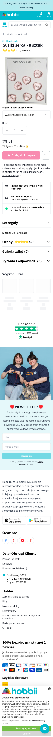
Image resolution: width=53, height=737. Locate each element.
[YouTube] (22, 540)
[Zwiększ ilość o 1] (22, 130)
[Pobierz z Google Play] (39, 520)
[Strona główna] (3, 34)
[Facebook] (5, 540)
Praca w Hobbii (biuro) (14, 568)
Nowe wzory (9, 610)
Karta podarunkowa (13, 623)
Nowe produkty (11, 606)
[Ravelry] (30, 540)
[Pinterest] (14, 540)
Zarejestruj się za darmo (15, 596)
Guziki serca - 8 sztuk (17, 34)
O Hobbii (7, 627)
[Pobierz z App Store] (14, 520)
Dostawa (7, 563)
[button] (49, 14)
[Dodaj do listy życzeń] (46, 155)
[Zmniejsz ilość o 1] (6, 130)
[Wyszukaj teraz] (46, 24)
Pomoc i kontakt (11, 559)
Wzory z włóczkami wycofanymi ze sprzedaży (21, 617)
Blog (5, 601)
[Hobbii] (10, 14)
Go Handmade (10, 41)
